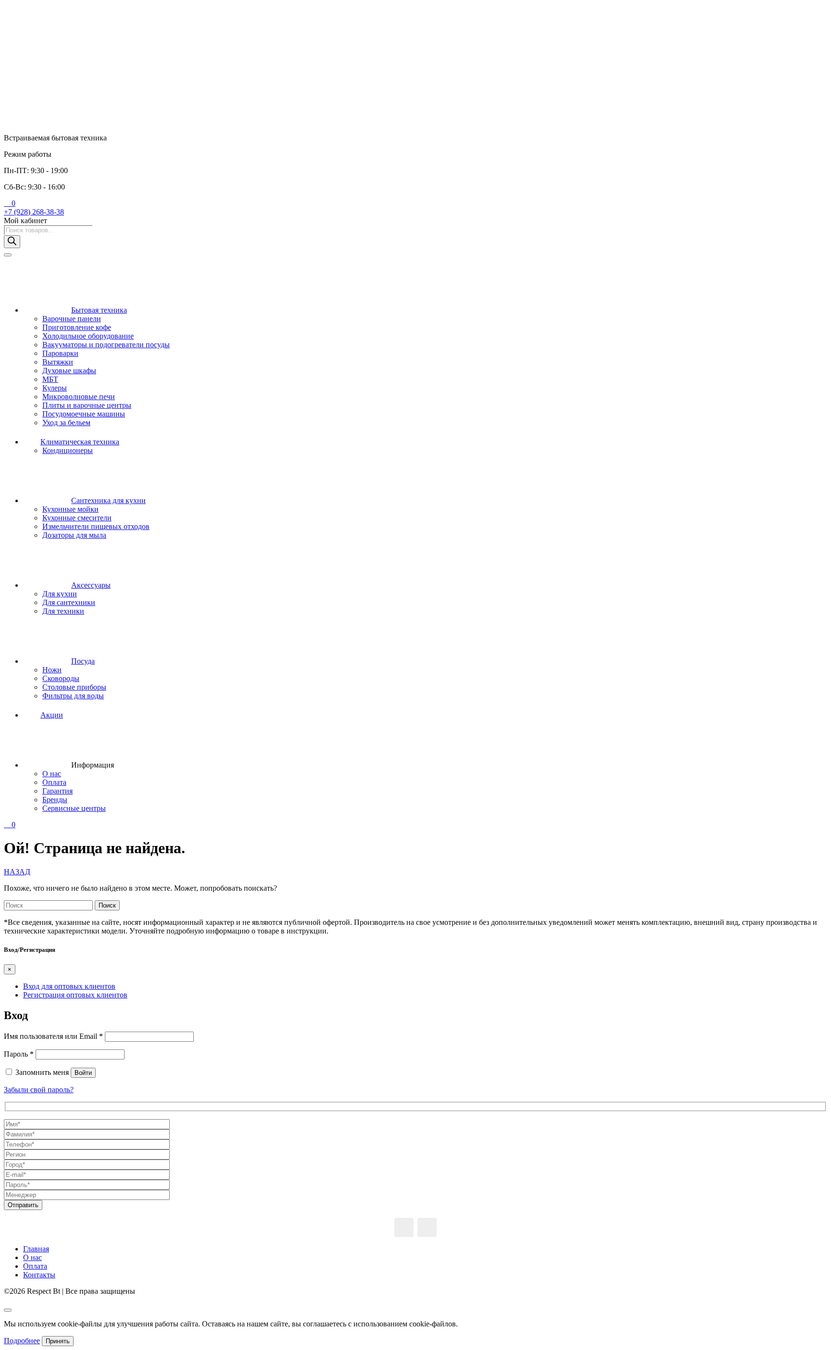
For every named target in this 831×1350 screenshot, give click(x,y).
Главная (36, 1249)
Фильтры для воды (73, 696)
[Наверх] (8, 1310)
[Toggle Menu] (8, 254)
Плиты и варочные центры (86, 405)
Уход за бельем (66, 422)
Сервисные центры (74, 808)
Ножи (52, 670)
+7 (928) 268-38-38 (34, 212)
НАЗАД (17, 872)
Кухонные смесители (77, 518)
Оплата (54, 782)
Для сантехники (68, 602)
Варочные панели (71, 319)
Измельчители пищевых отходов (96, 526)
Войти (83, 1072)
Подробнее (22, 1341)
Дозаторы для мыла (74, 535)
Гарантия (57, 791)
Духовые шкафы (69, 370)
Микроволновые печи (78, 396)
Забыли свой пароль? (39, 1089)
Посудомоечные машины (83, 414)
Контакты (39, 1275)
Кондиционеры (67, 450)
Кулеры (54, 388)
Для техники (63, 611)
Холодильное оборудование (88, 336)
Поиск (107, 905)
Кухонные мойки (70, 509)
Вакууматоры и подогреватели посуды (106, 345)
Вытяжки (57, 362)
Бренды (54, 799)
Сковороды (60, 678)
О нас (51, 774)
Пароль (19, 1054)
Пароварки (60, 353)
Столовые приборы (74, 687)
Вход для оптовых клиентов (69, 986)
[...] (404, 1227)
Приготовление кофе (76, 327)
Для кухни (59, 594)
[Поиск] (12, 241)
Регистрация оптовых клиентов (75, 995)
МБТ (50, 379)
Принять (58, 1341)
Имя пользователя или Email (53, 1036)
